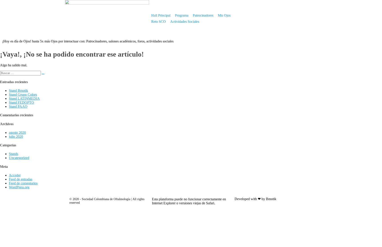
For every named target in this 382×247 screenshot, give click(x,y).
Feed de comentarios (23, 183)
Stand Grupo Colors (23, 94)
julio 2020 (16, 136)
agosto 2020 (17, 132)
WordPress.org (19, 187)
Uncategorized (19, 158)
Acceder (15, 175)
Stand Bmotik (18, 90)
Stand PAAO (18, 106)
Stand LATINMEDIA (24, 98)
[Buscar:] (22, 73)
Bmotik (271, 199)
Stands (13, 154)
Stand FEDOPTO (21, 102)
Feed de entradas (20, 179)
